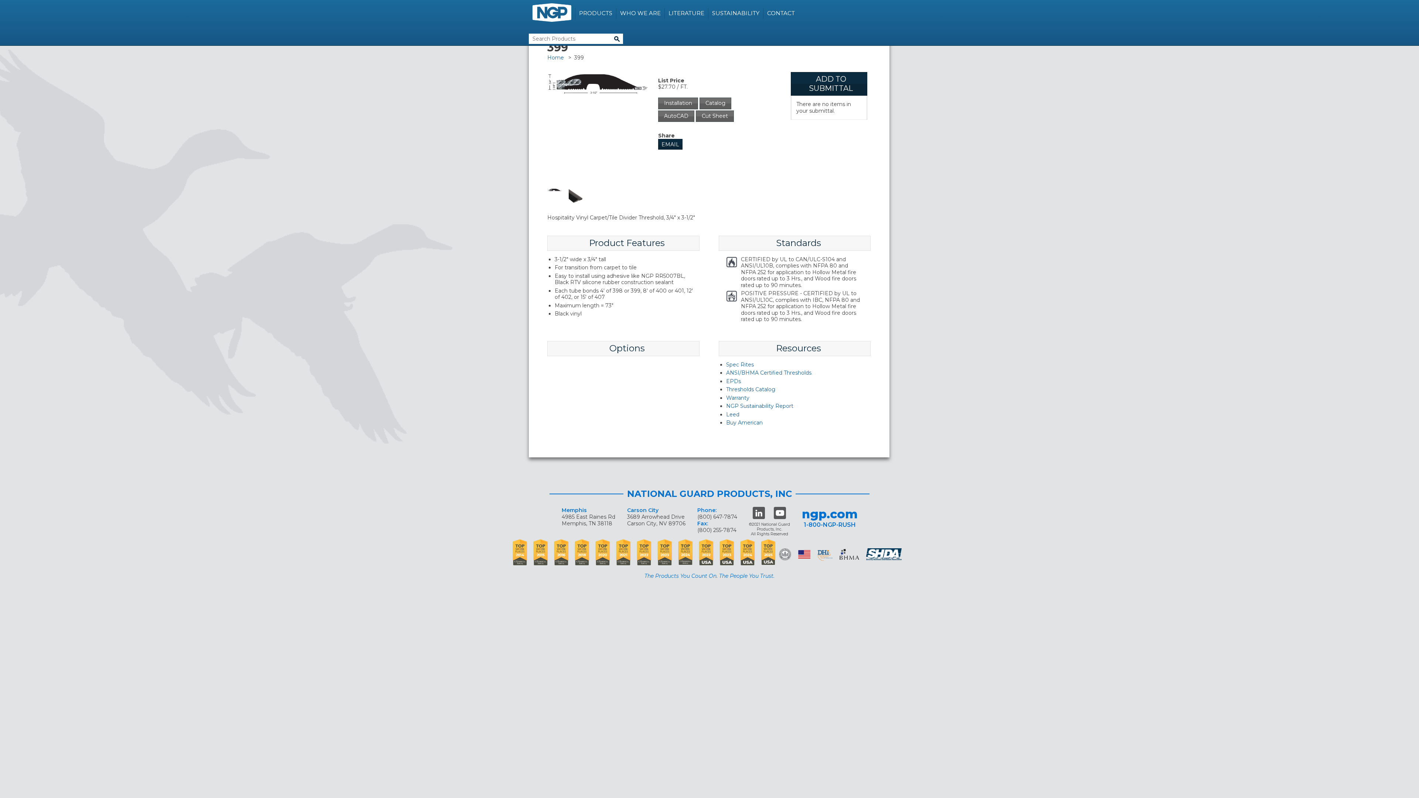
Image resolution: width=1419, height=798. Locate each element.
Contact (781, 13)
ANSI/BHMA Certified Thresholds (768, 372)
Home (555, 57)
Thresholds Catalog (750, 389)
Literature (686, 13)
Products (595, 13)
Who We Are (640, 13)
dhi (825, 555)
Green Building (785, 554)
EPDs (733, 381)
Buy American (744, 422)
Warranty (737, 398)
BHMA (849, 554)
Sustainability (735, 13)
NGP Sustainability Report (759, 406)
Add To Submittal (831, 84)
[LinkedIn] (759, 513)
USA (804, 554)
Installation (678, 103)
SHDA (884, 554)
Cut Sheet (715, 116)
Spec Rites (740, 364)
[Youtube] (780, 513)
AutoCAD (676, 116)
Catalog (715, 103)
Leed (732, 414)
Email (670, 144)
